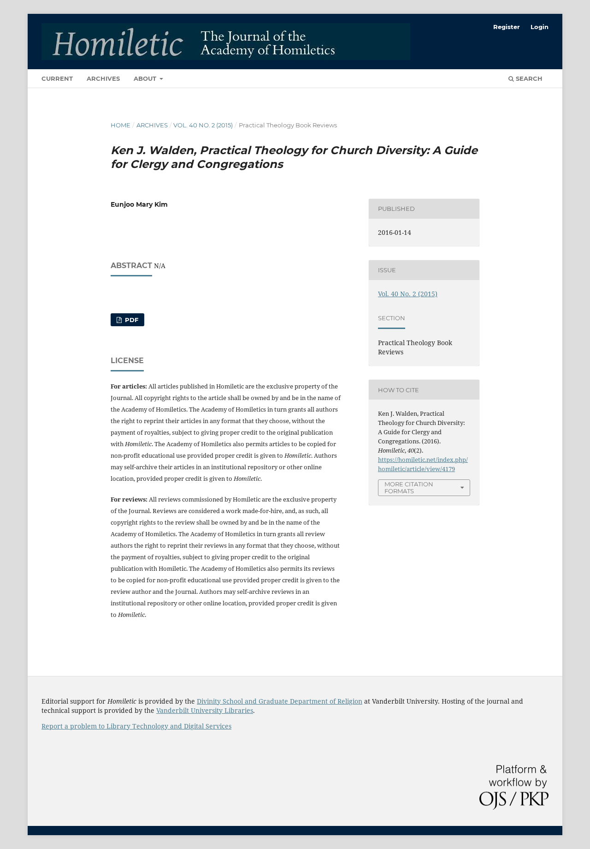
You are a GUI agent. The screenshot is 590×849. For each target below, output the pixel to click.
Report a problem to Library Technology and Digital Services (136, 726)
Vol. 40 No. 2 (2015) (203, 125)
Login (540, 26)
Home (120, 125)
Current (57, 78)
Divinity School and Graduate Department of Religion (279, 701)
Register (506, 26)
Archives (103, 78)
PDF (130, 319)
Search (528, 78)
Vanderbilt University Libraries (204, 710)
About (146, 78)
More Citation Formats (408, 487)
